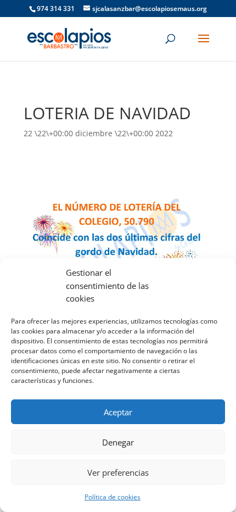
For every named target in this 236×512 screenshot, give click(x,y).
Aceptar (118, 412)
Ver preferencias (118, 472)
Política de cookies (113, 497)
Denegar (118, 442)
